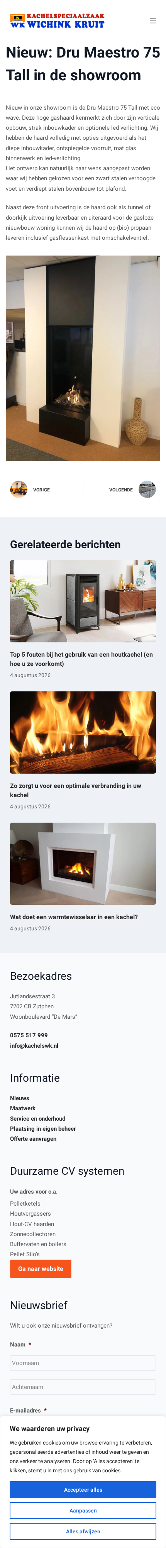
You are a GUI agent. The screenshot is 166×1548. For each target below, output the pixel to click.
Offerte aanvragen (33, 1138)
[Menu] (153, 21)
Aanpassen (83, 1510)
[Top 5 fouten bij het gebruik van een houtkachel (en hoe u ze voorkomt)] (83, 601)
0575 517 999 (29, 1035)
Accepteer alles (83, 1490)
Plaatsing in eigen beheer (43, 1128)
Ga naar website (40, 1268)
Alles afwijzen (83, 1531)
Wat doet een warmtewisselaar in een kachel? (74, 917)
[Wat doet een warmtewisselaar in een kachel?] (83, 864)
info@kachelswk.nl (34, 1045)
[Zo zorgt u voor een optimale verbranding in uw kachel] (83, 732)
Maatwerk (23, 1108)
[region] (83, 1482)
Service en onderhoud (37, 1118)
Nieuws (19, 1098)
